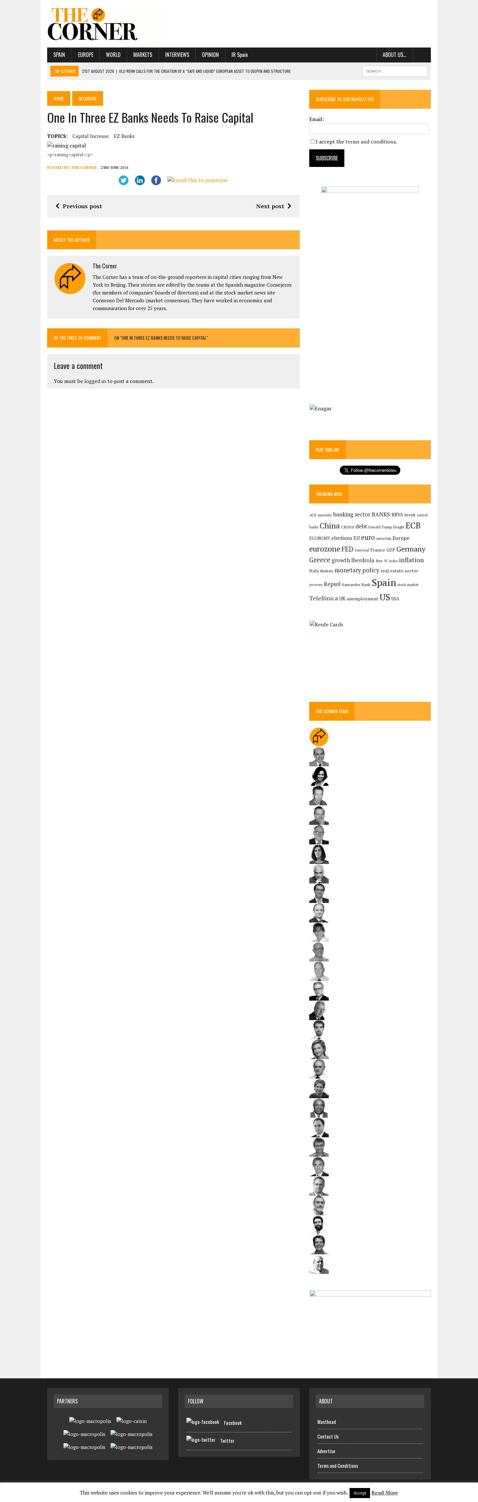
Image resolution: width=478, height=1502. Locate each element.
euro (368, 537)
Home (59, 98)
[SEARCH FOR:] (395, 70)
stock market (407, 584)
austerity (325, 514)
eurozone (324, 549)
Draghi (398, 526)
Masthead (326, 1421)
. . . (422, 55)
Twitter (227, 1440)
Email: (316, 119)
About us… (394, 55)
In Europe (88, 98)
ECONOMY (319, 538)
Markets (142, 55)
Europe (85, 55)
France (377, 550)
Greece (319, 559)
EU (356, 538)
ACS (312, 515)
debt (361, 526)
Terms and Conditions (337, 1465)
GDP (390, 550)
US (384, 597)
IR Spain (240, 55)
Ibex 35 (382, 561)
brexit (410, 515)
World (113, 55)
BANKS (381, 514)
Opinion (210, 55)
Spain (59, 55)
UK (342, 598)
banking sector (351, 514)
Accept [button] (359, 1493)
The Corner (84, 167)
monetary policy (357, 570)
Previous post (82, 206)
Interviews (177, 55)
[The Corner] (108, 24)
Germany (410, 548)
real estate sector (399, 570)
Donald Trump (380, 527)
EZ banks (124, 136)
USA (395, 599)
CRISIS (347, 527)
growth (341, 560)
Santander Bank (356, 584)
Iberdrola (362, 560)
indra (393, 561)
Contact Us (328, 1436)
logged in (95, 381)
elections (341, 538)
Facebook (233, 1422)
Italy (314, 570)
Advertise (326, 1450)
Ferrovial (362, 550)
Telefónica (323, 598)
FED (347, 549)
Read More (384, 1492)
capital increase (91, 136)
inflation (411, 560)
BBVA (397, 515)
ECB (413, 525)
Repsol (332, 584)
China (330, 526)
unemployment (362, 599)
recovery (316, 584)
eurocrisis (383, 538)
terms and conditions (370, 141)
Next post (270, 206)
